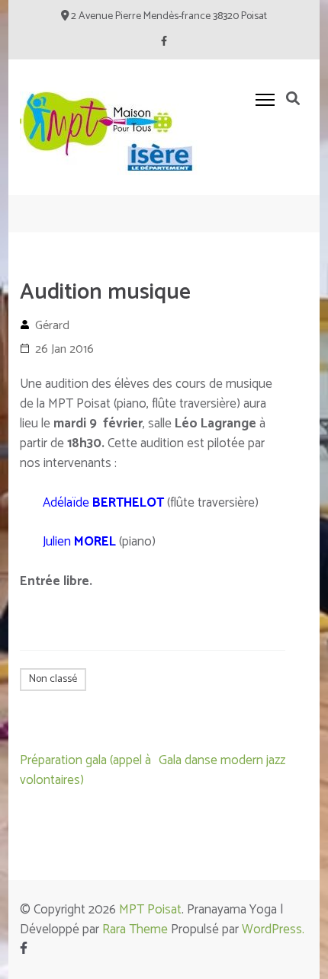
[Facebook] (164, 42)
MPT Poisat (150, 909)
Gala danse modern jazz (222, 760)
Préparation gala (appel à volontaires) (85, 770)
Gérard (52, 325)
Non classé (53, 679)
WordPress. (273, 929)
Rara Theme (135, 929)
